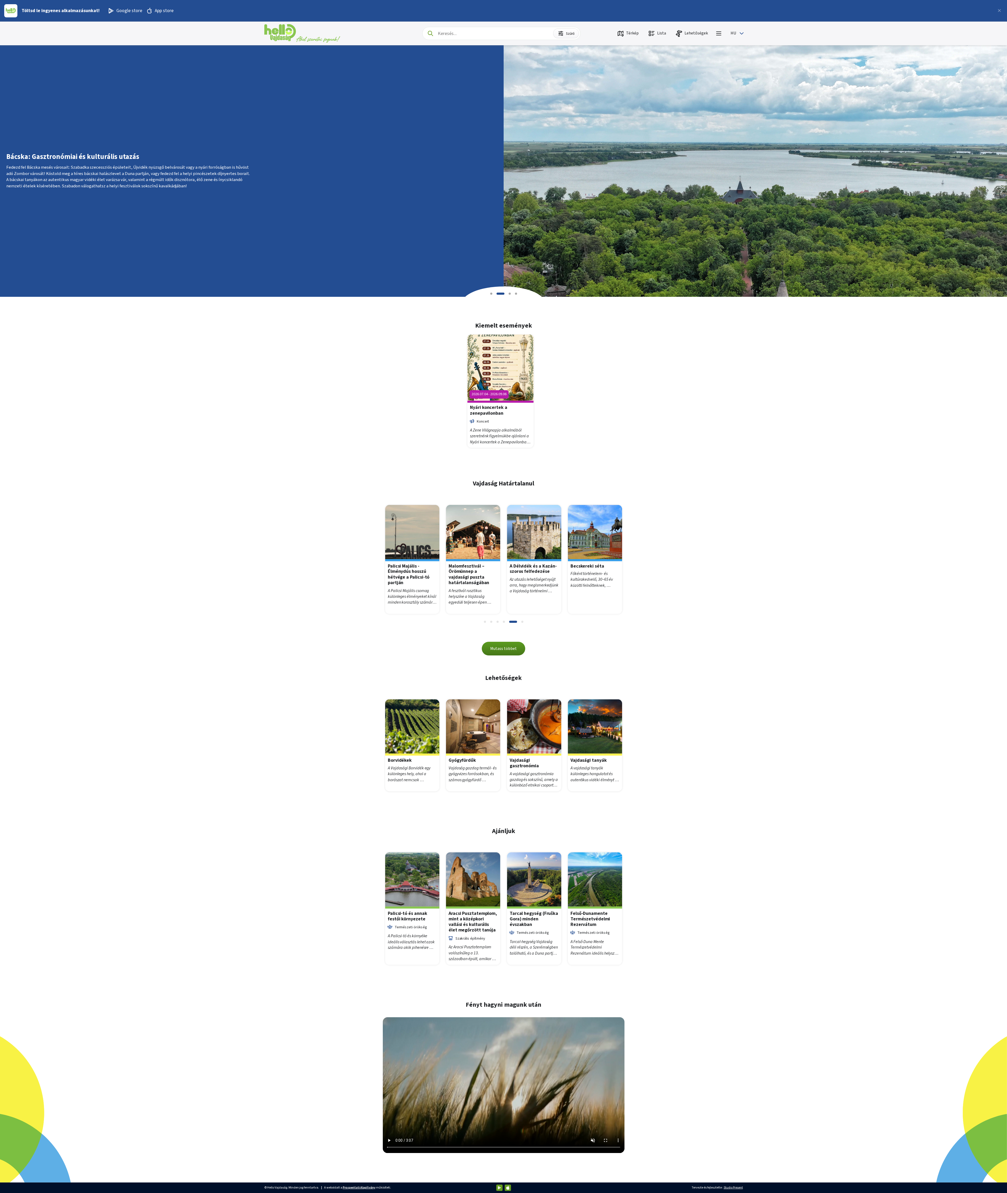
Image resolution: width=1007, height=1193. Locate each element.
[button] (491, 294)
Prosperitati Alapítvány (359, 1187)
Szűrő (570, 33)
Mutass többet (503, 648)
